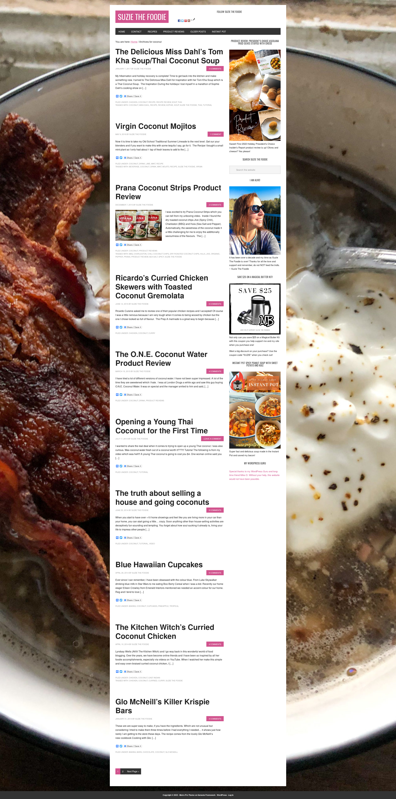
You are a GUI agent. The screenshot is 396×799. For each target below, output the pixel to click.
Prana (127, 256)
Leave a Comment (212, 438)
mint (153, 163)
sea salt (153, 256)
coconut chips (161, 253)
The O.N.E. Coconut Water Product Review (161, 358)
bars (139, 752)
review (161, 105)
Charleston (140, 253)
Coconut (133, 105)
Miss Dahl (144, 105)
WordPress (222, 795)
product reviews (148, 250)
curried (153, 680)
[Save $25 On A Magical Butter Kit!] (255, 333)
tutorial (207, 105)
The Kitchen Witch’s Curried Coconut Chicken (164, 631)
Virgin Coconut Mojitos (155, 125)
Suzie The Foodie (142, 16)
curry (151, 333)
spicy (161, 256)
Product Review (139, 256)
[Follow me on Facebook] (179, 20)
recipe (151, 102)
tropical (174, 606)
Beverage (134, 166)
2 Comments (215, 204)
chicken (133, 102)
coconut (143, 102)
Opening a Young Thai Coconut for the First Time (161, 426)
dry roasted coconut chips (184, 253)
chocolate (148, 752)
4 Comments (215, 371)
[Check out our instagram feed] (189, 20)
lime (148, 163)
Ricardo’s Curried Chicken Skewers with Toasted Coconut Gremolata (161, 286)
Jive (208, 253)
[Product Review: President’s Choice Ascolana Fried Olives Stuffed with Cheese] (255, 139)
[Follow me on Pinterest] (185, 20)
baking (132, 606)
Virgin (199, 166)
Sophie (169, 105)
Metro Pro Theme (187, 795)
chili (150, 253)
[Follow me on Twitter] (182, 20)
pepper (119, 256)
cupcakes (152, 606)
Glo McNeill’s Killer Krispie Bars (162, 706)
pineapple (163, 606)
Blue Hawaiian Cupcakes (159, 564)
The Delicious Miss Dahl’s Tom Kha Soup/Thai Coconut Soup (169, 56)
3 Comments (215, 68)
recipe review (163, 102)
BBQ (131, 253)
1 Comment (215, 134)
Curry (161, 680)
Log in (230, 795)
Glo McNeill (171, 752)
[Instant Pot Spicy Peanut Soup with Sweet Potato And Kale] (255, 447)
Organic (215, 253)
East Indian (154, 677)
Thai (180, 102)
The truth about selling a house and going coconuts (162, 497)
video (152, 543)
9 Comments (215, 510)
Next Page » (133, 771)
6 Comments (215, 303)
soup (174, 102)
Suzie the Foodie (188, 105)
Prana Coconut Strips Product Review (168, 192)
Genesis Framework (206, 795)
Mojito (165, 166)
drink (142, 163)
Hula (202, 253)
